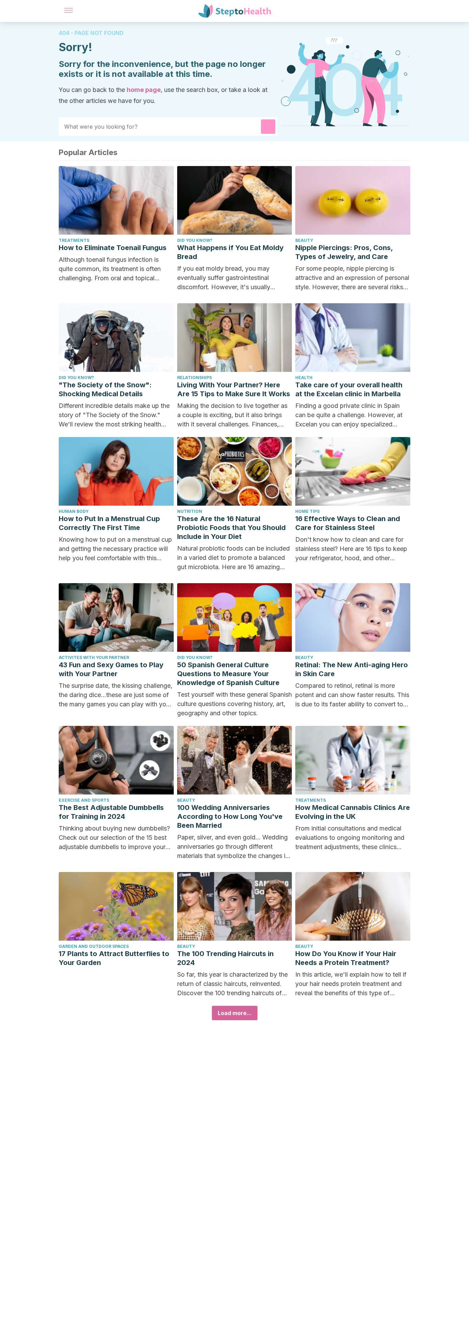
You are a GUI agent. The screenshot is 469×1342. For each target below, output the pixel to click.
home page (144, 89)
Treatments (74, 240)
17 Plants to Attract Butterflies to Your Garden (114, 958)
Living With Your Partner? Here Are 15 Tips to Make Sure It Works (233, 389)
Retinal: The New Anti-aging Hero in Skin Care (351, 669)
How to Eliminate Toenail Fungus (113, 248)
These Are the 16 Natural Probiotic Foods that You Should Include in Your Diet (231, 528)
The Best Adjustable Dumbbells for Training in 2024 (111, 812)
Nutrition (189, 511)
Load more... (235, 1013)
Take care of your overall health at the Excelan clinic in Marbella (348, 389)
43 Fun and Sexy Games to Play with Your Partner (111, 669)
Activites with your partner (94, 657)
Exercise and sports (84, 800)
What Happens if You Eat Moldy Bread (230, 252)
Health (303, 377)
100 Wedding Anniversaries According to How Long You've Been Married (230, 816)
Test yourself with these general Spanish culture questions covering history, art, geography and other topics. (234, 704)
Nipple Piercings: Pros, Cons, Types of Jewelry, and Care (344, 252)
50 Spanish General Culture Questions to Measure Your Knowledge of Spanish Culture (228, 674)
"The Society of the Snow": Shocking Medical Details (105, 389)
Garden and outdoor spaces (94, 946)
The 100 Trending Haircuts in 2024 (225, 958)
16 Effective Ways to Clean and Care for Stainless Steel (347, 523)
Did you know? (195, 240)
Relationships (194, 377)
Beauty (304, 240)
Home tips (307, 511)
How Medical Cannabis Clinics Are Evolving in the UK (352, 812)
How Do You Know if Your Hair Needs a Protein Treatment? (345, 958)
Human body (74, 511)
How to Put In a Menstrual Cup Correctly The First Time (109, 523)
